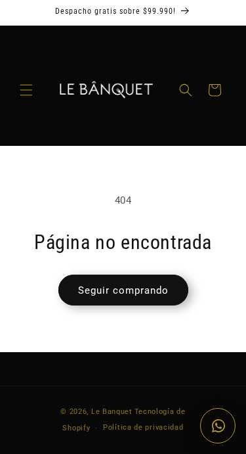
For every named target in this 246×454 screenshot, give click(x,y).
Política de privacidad (143, 427)
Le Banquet (112, 411)
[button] (26, 90)
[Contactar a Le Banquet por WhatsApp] (218, 425)
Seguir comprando (123, 290)
